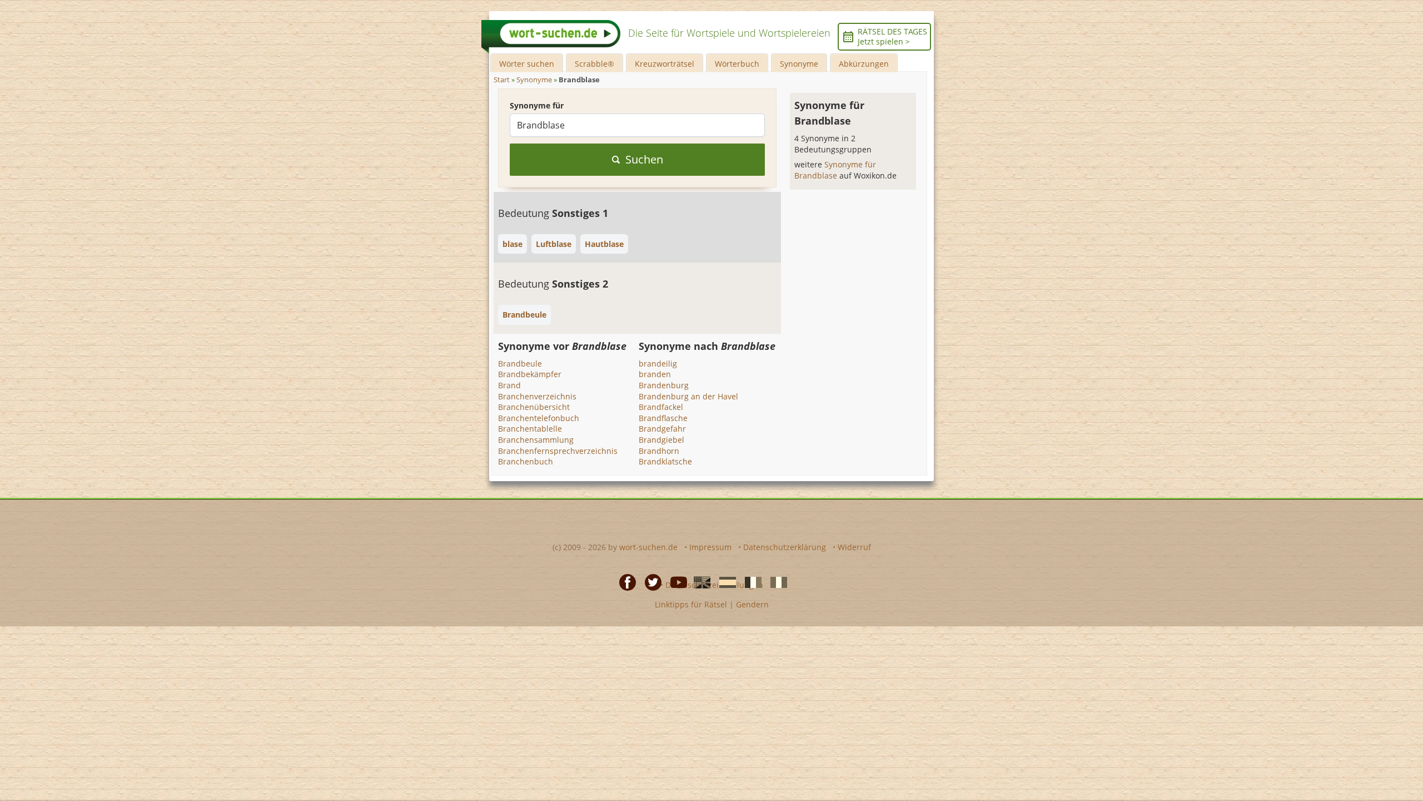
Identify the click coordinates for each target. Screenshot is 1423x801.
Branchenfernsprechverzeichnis (558, 451)
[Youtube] (675, 582)
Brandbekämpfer (529, 374)
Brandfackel (661, 407)
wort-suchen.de (648, 547)
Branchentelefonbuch (538, 418)
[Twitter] (649, 582)
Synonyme (799, 63)
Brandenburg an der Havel (688, 396)
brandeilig (658, 363)
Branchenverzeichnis (537, 396)
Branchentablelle (530, 428)
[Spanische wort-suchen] (724, 582)
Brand (509, 385)
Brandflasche (663, 418)
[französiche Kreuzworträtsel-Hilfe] (750, 582)
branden (655, 374)
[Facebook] (624, 582)
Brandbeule (520, 363)
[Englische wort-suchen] (698, 582)
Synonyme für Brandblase (835, 170)
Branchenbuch (525, 461)
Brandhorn (659, 451)
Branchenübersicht (534, 407)
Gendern (752, 604)
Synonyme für (537, 105)
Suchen (644, 159)
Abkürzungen (864, 63)
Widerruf (854, 547)
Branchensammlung (536, 439)
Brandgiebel (661, 439)
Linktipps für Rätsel (691, 604)
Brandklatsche (665, 461)
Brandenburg (664, 385)
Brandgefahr (662, 428)
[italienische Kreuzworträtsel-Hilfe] (775, 582)
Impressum (710, 547)
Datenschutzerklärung (784, 547)
